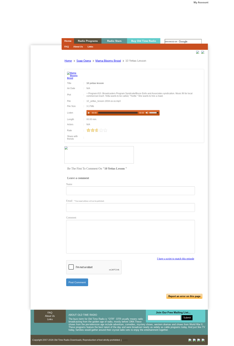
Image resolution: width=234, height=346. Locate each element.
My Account (201, 2)
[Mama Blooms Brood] (74, 78)
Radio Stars (114, 40)
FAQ (66, 46)
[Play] (88, 112)
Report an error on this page (184, 296)
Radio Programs (88, 40)
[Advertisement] (46, 111)
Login (125, 340)
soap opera (83, 60)
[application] (123, 113)
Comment (71, 217)
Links (90, 46)
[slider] (154, 112)
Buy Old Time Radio (143, 40)
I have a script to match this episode (175, 258)
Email (85, 200)
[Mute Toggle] (147, 112)
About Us (78, 46)
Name (69, 184)
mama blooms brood (108, 60)
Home (43, 26)
